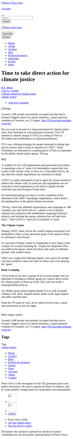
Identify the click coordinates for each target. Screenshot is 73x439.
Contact (12, 377)
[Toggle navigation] (2, 15)
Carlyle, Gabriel (10, 90)
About (11, 46)
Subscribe (8, 33)
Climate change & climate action (18, 93)
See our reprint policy (19, 422)
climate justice (8, 96)
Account (6, 8)
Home (11, 43)
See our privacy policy (20, 425)
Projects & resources (19, 362)
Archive (12, 49)
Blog (10, 359)
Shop (11, 64)
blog (10, 52)
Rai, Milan (7, 87)
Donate (6, 37)
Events (11, 61)
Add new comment (18, 102)
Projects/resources (17, 55)
